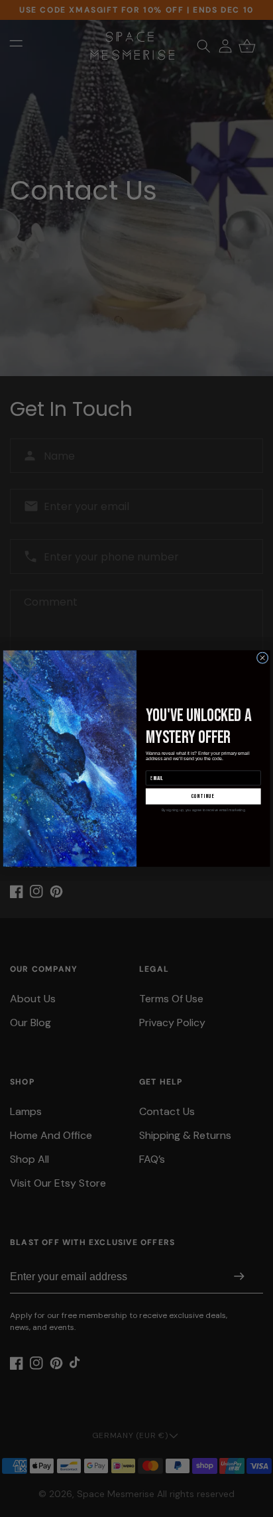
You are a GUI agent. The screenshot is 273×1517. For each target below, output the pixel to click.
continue (203, 796)
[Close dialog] (262, 658)
